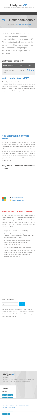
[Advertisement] (18, 113)
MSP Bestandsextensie (23, 24)
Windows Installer (17, 197)
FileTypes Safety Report (8, 407)
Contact (12, 405)
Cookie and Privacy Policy (23, 405)
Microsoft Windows (18, 200)
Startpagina (10, 24)
